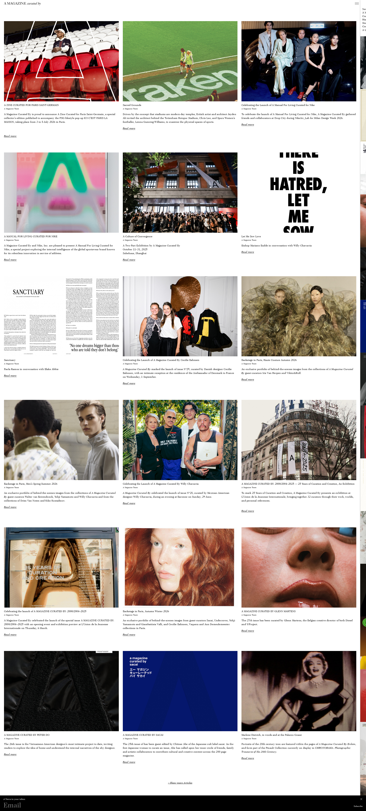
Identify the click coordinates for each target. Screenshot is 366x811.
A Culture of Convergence (137, 236)
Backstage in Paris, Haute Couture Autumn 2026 (269, 359)
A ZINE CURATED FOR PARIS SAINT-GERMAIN (31, 104)
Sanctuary (10, 359)
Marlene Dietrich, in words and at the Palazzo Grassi (271, 734)
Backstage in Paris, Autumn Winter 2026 (146, 611)
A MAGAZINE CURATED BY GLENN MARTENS (268, 611)
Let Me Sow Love (251, 236)
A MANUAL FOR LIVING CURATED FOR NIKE (30, 236)
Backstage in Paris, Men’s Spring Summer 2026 (30, 483)
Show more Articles (181, 782)
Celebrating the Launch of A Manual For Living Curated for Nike (278, 104)
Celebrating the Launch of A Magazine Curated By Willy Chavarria (161, 483)
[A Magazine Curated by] (23, 3)
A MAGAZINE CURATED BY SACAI (143, 734)
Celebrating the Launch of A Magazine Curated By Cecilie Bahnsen (161, 359)
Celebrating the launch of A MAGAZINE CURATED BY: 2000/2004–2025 (45, 611)
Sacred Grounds (132, 104)
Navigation (356, 3)
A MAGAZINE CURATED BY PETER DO (26, 734)
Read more (10, 135)
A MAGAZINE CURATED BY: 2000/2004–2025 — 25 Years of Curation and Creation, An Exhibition (298, 483)
